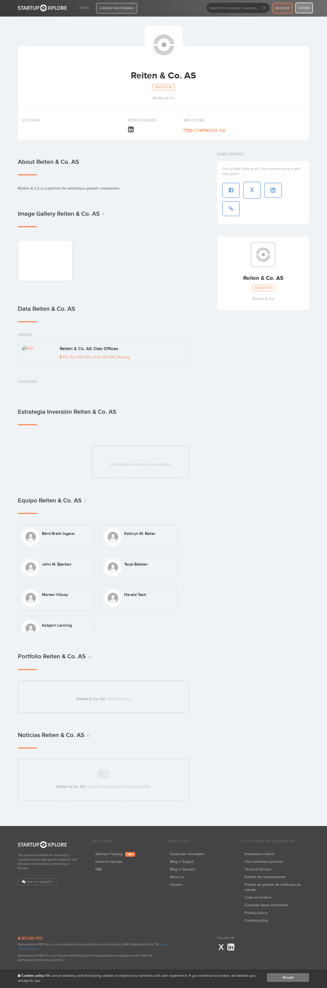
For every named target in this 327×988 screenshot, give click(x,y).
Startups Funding (114, 854)
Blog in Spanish (182, 869)
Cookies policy (256, 920)
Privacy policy (256, 913)
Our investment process (264, 862)
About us (177, 877)
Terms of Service (258, 869)
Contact (176, 885)
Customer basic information (266, 905)
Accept (288, 977)
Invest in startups (109, 862)
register (282, 8)
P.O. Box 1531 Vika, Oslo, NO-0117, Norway (96, 357)
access (304, 8)
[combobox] (238, 8)
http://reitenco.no (204, 130)
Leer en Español (40, 882)
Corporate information (187, 854)
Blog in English (182, 862)
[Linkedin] (131, 129)
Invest (84, 8)
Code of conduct (258, 897)
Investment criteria (259, 854)
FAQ (98, 869)
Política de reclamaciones (265, 877)
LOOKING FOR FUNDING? (116, 8)
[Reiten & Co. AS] (45, 260)
